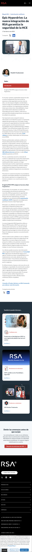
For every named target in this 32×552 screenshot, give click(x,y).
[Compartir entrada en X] (10, 35)
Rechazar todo (14, 550)
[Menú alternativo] (29, 3)
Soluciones (5, 489)
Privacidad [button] (4, 550)
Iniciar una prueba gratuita (10, 520)
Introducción (7, 85)
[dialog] (16, 543)
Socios (3, 504)
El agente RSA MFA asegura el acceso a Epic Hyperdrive (15, 90)
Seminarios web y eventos (9, 524)
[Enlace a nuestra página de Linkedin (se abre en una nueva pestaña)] (6, 477)
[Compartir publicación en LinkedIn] (14, 35)
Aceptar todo (23, 550)
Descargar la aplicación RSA (12, 517)
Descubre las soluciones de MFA (15, 446)
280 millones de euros (8, 152)
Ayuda (3, 499)
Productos (4, 484)
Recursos (4, 494)
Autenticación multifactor (17, 14)
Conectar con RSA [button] (9, 472)
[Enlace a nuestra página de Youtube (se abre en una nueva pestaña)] (10, 477)
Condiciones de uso (7, 532)
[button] (26, 3)
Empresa (4, 509)
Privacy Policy (11, 545)
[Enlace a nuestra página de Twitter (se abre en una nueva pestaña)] (2, 477)
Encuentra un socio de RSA (10, 527)
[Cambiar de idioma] (25, 3)
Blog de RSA (5, 14)
